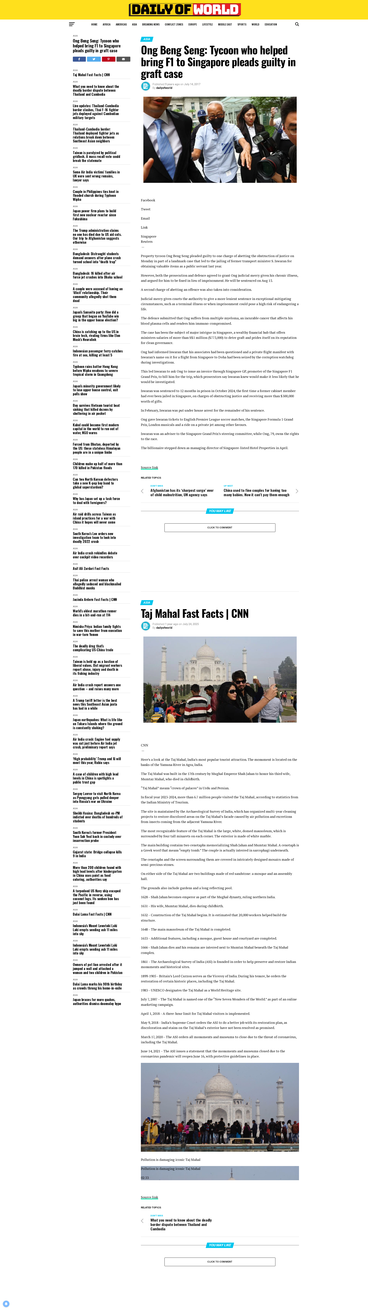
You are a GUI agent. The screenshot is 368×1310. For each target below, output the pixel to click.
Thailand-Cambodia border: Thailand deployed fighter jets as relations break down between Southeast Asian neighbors (96, 135)
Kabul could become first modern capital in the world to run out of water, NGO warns (96, 429)
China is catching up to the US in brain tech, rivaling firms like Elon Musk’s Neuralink (96, 336)
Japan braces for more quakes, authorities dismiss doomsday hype (97, 1001)
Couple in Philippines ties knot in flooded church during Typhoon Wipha (96, 195)
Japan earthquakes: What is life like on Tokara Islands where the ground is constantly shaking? (97, 724)
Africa (106, 24)
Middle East (225, 24)
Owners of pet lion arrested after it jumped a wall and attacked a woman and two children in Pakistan (97, 968)
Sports (241, 24)
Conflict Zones (174, 24)
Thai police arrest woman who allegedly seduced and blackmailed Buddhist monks (97, 584)
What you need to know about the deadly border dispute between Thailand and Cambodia (96, 90)
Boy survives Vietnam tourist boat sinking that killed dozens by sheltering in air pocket (96, 409)
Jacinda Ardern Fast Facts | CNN (95, 599)
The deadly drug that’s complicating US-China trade (93, 648)
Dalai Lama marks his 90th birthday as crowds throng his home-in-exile (97, 986)
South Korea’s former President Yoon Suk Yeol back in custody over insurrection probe (97, 836)
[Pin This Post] (108, 59)
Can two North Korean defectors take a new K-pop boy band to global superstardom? (95, 483)
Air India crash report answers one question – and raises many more (97, 687)
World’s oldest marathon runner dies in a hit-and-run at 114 (94, 613)
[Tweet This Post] (94, 59)
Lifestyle (207, 24)
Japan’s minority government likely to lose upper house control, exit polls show (97, 390)
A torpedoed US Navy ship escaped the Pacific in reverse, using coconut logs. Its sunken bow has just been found (96, 897)
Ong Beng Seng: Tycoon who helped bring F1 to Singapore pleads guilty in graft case (97, 45)
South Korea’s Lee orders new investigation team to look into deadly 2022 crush (94, 537)
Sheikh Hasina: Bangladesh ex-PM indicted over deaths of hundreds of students (97, 817)
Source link (149, 467)
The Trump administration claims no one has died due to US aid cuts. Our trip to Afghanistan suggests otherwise (97, 236)
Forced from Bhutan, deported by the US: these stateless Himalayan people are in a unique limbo (96, 448)
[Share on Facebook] (79, 59)
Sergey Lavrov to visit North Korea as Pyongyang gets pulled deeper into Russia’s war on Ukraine (97, 797)
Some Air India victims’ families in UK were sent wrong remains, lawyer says (96, 176)
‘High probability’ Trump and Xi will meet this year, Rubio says (97, 761)
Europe (192, 24)
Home (94, 24)
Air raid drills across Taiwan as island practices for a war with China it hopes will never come (94, 518)
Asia (134, 24)
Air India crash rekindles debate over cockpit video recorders (95, 555)
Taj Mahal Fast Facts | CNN (91, 75)
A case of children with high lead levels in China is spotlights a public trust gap (95, 778)
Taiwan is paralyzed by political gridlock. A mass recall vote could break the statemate (96, 157)
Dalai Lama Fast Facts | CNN (92, 914)
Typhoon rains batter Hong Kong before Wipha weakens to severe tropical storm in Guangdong (95, 370)
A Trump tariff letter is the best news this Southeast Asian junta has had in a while (95, 704)
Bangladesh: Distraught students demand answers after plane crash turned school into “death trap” (97, 258)
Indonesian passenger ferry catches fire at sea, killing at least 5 (98, 353)
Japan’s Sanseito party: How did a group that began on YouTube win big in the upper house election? (96, 316)
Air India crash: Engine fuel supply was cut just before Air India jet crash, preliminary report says (96, 743)
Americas (121, 24)
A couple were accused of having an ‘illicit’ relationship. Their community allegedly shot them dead (98, 295)
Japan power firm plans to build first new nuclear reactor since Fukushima (94, 215)
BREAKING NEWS (150, 24)
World (255, 24)
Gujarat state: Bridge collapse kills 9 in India (97, 854)
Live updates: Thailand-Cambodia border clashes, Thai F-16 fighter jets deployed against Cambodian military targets (96, 112)
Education (271, 24)
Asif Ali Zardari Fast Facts (91, 568)
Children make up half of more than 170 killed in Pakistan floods (97, 466)
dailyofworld (164, 87)
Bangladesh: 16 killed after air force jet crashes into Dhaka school (97, 275)
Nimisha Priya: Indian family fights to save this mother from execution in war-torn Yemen (97, 630)
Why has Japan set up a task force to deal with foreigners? (96, 500)
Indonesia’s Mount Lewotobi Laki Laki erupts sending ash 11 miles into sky (95, 930)
